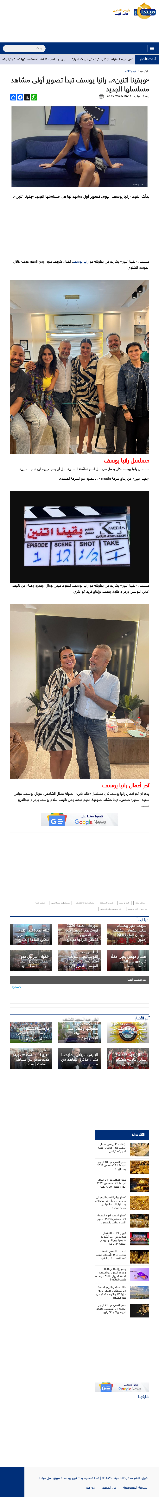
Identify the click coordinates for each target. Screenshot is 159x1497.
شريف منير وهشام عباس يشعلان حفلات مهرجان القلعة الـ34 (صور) (129, 933)
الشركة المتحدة (106, 903)
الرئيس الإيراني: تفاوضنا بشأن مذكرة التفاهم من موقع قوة (79, 1060)
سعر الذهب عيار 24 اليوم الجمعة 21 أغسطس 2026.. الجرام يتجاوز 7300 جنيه (111, 1183)
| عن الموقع (112, 1488)
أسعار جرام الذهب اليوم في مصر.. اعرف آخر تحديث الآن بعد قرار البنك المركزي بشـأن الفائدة (110, 1203)
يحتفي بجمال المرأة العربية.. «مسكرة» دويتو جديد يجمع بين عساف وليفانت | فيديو (31, 1057)
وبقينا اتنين (40, 903)
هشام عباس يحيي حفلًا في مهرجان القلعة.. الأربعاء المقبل (128, 962)
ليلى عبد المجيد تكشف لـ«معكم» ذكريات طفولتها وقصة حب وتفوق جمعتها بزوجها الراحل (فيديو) (80, 1028)
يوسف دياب (141, 97)
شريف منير (140, 903)
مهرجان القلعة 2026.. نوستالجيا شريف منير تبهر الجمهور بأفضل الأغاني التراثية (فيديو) (81, 933)
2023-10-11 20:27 (119, 97)
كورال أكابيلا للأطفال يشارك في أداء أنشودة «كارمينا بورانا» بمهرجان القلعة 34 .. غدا (113, 1239)
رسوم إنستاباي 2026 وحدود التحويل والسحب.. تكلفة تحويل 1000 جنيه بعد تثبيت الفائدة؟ (110, 1274)
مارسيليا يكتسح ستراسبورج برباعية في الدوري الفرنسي (32, 1033)
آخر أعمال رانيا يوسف (137, 909)
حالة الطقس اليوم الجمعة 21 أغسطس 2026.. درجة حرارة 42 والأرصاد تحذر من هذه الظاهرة (111, 1293)
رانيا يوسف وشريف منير (111, 909)
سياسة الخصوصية (136, 1488)
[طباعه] (101, 96)
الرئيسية (144, 71)
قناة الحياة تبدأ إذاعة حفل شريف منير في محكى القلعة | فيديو (33, 935)
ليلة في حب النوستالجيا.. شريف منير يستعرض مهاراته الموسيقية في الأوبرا (81, 959)
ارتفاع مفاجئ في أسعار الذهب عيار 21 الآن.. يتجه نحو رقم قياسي (112, 1148)
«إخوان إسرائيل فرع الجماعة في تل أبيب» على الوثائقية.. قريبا (33, 962)
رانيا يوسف (81, 262)
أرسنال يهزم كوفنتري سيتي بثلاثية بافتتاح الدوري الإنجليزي (130, 1060)
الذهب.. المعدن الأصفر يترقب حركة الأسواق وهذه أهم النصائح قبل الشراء (111, 1255)
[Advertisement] (79, 31)
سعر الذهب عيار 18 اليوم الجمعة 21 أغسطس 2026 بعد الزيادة (111, 1166)
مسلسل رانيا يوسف (85, 903)
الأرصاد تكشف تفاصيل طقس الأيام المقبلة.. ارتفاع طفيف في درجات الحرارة (128, 1031)
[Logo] (119, 10)
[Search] (4, 46)
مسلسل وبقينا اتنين (60, 903)
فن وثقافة (131, 71)
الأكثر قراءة (138, 1135)
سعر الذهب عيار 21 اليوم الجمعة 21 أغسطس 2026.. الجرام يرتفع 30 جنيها (111, 1309)
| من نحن (93, 1488)
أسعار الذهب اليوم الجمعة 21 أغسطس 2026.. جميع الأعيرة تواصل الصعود (111, 1219)
